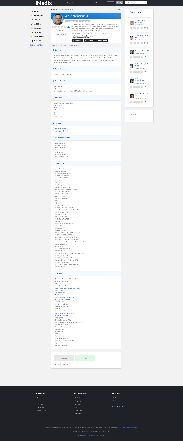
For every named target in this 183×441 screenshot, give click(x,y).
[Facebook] (112, 406)
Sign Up (119, 3)
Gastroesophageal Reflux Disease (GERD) (68, 288)
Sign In (111, 3)
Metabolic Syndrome (61, 295)
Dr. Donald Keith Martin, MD (140, 21)
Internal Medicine (84, 21)
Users (76, 407)
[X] (119, 406)
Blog (97, 3)
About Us (39, 401)
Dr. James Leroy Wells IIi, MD (141, 65)
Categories (78, 404)
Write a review (102, 40)
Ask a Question (89, 40)
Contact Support (117, 401)
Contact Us (116, 398)
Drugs (69, 3)
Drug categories (79, 401)
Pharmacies (90, 3)
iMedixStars (78, 413)
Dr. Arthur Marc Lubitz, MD (142, 36)
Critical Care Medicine (141, 98)
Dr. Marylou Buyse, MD (142, 51)
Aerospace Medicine (71, 21)
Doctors (63, 3)
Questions (82, 3)
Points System (79, 410)
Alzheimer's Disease (61, 315)
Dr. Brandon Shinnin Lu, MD (142, 95)
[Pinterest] (124, 406)
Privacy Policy (40, 407)
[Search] (126, 2)
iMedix (91, 435)
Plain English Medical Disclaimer (127, 427)
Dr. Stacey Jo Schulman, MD (139, 80)
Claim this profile (61, 34)
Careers (39, 398)
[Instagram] (115, 406)
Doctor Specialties (80, 398)
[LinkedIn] (117, 406)
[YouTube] (122, 406)
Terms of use (40, 404)
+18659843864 (77, 40)
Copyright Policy (41, 410)
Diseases (75, 3)
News (57, 3)
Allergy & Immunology (141, 39)
